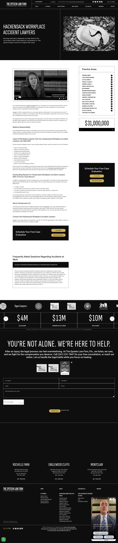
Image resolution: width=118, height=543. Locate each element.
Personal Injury (63, 498)
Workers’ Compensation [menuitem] (88, 97)
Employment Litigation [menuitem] (88, 104)
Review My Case (54, 410)
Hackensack (46, 206)
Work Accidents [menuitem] (86, 95)
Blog (79, 499)
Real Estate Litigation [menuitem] (88, 102)
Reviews (99, 489)
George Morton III (45, 502)
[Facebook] (97, 2)
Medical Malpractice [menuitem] (88, 86)
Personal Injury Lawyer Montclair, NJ (49, 528)
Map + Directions (21, 479)
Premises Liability (63, 503)
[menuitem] (36, 6)
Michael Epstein (44, 497)
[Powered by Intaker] (106, 540)
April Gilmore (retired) (46, 499)
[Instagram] (101, 2)
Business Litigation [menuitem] (87, 106)
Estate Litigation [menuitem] (86, 110)
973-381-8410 (97, 475)
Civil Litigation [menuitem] (86, 99)
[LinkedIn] (100, 2)
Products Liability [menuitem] (87, 82)
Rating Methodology (88, 329)
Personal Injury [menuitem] (86, 75)
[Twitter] (95, 2)
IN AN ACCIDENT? (38, 1)
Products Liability (63, 501)
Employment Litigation (64, 518)
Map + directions (59, 479)
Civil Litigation (62, 514)
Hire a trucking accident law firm (71, 1)
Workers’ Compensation (65, 513)
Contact (14, 112)
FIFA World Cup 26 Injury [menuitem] (88, 112)
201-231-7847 (58, 230)
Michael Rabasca (45, 501)
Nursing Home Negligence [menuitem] (89, 91)
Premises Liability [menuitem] (87, 84)
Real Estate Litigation (64, 516)
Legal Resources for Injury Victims (85, 495)
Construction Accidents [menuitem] (89, 93)
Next (112, 318)
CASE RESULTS (81, 489)
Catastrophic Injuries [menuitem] (88, 77)
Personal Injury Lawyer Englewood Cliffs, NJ (59, 530)
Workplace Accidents (64, 511)
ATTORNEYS (43, 493)
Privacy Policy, (67, 527)
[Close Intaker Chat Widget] (113, 499)
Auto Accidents (63, 499)
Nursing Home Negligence (65, 508)
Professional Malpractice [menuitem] (89, 108)
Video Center (81, 498)
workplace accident (30, 105)
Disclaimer (73, 527)
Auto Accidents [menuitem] (86, 80)
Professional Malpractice (65, 521)
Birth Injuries (62, 506)
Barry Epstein (44, 496)
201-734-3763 (59, 475)
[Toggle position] (111, 499)
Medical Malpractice (64, 504)
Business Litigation (63, 519)
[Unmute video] (94, 499)
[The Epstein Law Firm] (16, 4)
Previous (6, 318)
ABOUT (61, 489)
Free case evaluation (58, 235)
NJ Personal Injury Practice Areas (66, 495)
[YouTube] (93, 2)
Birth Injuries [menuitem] (85, 88)
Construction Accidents (65, 509)
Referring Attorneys (83, 501)
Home (42, 489)
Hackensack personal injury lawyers (56, 168)
